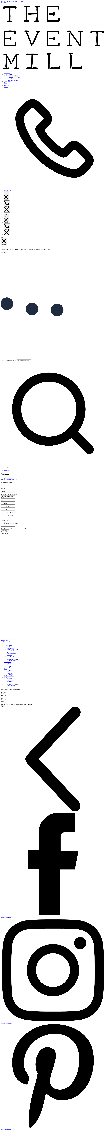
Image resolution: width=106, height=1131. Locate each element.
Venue (5, 83)
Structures (6, 75)
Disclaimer (9, 678)
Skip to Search (21, 1)
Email (2, 500)
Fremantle (9, 670)
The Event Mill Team (9, 676)
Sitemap (9, 683)
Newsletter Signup (5, 520)
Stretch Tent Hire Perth (12, 80)
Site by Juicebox (11, 685)
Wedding (9, 666)
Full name (3, 488)
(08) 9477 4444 (8, 478)
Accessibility (10, 681)
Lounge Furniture (11, 650)
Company (3, 491)
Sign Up (3, 706)
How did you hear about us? (8, 512)
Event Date (4, 503)
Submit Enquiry (4, 530)
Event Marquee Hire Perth (13, 77)
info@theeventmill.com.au (11, 479)
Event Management (11, 660)
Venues (5, 669)
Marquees (9, 655)
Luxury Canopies (11, 78)
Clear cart (3, 252)
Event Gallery (7, 81)
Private (8, 667)
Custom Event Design (12, 659)
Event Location (5, 506)
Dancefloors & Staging (12, 653)
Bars (8, 652)
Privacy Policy (10, 680)
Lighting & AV (10, 648)
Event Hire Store (8, 74)
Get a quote (3, 253)
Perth (8, 671)
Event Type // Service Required (9, 494)
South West (9, 673)
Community (10, 664)
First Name (4, 692)
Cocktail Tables (10, 656)
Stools (8, 646)
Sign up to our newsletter (12, 523)
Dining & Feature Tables (13, 649)
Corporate (9, 663)
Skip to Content (4, 1)
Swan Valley (10, 674)
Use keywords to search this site (8, 360)
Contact (6, 87)
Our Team (6, 85)
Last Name (3, 695)
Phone (2, 497)
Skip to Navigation (13, 1)
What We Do (7, 73)
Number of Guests (5, 509)
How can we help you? (7, 515)
